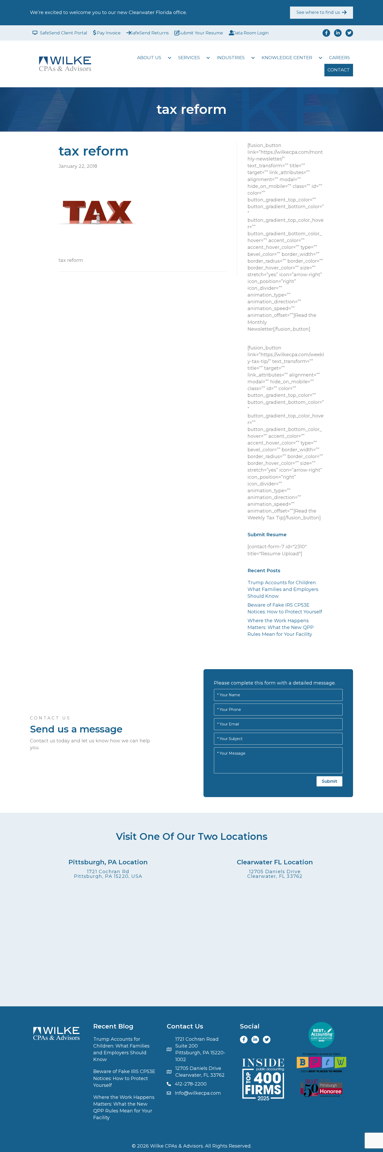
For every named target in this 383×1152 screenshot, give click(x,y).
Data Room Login (251, 32)
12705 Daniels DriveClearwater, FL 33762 (275, 874)
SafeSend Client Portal (63, 32)
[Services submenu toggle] (208, 58)
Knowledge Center (287, 57)
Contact (339, 69)
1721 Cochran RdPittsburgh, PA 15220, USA (108, 874)
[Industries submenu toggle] (253, 58)
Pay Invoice (109, 32)
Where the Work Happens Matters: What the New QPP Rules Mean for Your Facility (281, 627)
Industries (231, 57)
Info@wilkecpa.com (198, 1093)
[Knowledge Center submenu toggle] (320, 58)
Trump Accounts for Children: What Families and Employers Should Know (283, 589)
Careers (339, 57)
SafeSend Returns (149, 32)
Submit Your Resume (200, 32)
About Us (149, 57)
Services (189, 57)
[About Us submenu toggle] (169, 58)
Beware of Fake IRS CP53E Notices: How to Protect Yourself (124, 1078)
